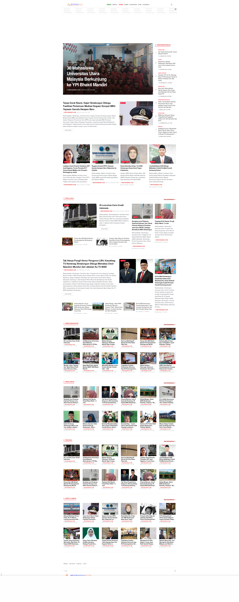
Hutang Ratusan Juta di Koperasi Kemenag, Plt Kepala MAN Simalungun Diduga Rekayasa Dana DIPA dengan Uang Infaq (83, 307)
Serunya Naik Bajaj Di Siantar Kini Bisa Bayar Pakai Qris (128, 342)
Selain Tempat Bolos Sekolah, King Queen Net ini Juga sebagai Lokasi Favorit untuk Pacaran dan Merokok (167, 104)
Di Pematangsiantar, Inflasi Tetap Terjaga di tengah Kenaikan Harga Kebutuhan (166, 518)
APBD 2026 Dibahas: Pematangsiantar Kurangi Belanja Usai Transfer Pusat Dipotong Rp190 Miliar (167, 368)
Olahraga (145, 4)
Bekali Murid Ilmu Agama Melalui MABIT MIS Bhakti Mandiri (90, 367)
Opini (139, 4)
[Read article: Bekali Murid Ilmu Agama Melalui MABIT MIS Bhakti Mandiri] (91, 358)
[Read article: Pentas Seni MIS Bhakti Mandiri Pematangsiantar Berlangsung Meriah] (67, 241)
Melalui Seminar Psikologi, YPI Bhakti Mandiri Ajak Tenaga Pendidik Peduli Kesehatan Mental (108, 344)
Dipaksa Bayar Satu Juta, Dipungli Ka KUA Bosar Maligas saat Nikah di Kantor (167, 542)
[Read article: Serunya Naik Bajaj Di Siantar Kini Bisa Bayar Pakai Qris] (129, 334)
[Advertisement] (119, 28)
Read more (69, 130)
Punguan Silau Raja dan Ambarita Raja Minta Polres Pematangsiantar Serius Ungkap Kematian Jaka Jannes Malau (119, 241)
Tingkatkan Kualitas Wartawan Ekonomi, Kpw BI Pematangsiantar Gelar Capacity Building (129, 542)
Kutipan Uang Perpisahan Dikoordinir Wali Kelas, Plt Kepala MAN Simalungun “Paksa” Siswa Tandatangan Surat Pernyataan (71, 544)
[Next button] (147, 69)
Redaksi (65, 563)
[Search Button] (171, 4)
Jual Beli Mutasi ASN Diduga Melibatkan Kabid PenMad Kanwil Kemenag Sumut (160, 168)
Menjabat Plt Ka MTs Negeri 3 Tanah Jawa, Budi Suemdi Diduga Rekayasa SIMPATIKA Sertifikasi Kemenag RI (147, 543)
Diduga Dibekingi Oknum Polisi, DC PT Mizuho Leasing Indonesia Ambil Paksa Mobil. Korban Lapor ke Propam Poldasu (89, 76)
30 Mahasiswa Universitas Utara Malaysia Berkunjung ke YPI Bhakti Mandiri (91, 343)
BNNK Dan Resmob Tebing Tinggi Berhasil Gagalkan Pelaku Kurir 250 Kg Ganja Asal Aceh (167, 118)
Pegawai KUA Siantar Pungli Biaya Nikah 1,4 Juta (164, 222)
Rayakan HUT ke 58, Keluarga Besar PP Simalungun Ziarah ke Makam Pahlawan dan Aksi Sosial (167, 77)
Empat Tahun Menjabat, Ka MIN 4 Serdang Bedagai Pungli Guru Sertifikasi (90, 542)
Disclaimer (72, 563)
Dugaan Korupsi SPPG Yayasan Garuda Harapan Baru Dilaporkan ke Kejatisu (104, 168)
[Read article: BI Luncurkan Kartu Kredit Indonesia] (80, 216)
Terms (85, 563)
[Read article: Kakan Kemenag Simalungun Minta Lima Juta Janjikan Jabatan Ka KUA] (71, 416)
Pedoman (79, 563)
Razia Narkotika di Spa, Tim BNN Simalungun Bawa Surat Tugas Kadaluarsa (131, 168)
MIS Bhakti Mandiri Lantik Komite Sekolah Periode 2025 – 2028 (110, 367)
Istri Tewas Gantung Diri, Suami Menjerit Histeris (167, 53)
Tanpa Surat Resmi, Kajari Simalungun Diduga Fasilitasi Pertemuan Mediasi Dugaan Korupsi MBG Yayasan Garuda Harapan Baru (89, 106)
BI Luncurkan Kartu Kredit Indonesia (111, 206)
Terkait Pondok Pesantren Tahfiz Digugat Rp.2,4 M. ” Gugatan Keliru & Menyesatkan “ (110, 542)
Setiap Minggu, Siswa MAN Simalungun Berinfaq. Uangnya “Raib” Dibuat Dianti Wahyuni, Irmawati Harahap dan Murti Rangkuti (113, 307)
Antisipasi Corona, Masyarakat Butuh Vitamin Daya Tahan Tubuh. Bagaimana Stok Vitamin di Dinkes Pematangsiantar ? (167, 131)
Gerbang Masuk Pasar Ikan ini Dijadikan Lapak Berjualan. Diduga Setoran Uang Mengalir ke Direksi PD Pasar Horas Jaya (167, 345)
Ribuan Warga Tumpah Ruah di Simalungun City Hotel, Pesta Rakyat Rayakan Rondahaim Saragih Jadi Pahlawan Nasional (167, 428)
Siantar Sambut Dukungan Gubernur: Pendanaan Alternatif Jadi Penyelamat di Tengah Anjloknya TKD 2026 (148, 368)
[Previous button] (69, 69)
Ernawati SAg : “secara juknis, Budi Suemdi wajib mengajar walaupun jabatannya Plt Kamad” (129, 426)
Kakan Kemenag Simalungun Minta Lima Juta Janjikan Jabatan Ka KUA (71, 426)
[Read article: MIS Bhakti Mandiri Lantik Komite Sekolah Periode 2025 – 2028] (110, 358)
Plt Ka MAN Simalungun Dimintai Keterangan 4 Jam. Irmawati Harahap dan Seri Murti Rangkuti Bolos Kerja (144, 306)
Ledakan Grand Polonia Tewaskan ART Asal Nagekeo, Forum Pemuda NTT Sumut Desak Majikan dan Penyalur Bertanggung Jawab (76, 169)
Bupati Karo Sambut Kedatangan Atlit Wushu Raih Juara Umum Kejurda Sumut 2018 (167, 64)
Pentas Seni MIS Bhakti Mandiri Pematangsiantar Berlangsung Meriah (83, 240)
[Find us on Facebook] (175, 571)
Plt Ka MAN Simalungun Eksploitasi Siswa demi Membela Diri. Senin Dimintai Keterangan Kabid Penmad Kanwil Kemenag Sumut (164, 280)
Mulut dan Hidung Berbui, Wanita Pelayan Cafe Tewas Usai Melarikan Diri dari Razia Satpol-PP (167, 91)
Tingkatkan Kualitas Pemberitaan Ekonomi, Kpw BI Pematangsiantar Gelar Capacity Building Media (128, 368)
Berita (114, 4)
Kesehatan (133, 4)
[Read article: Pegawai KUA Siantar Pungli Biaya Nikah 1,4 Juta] (165, 211)
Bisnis (126, 4)
